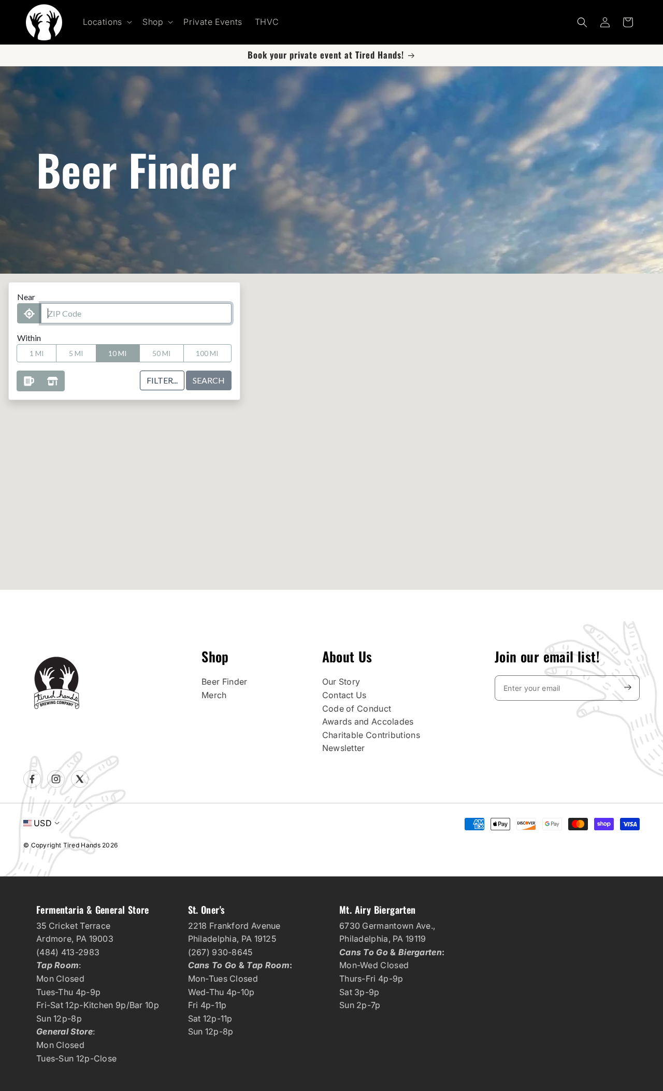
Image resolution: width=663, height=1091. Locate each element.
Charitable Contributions (371, 735)
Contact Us (344, 695)
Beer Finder (224, 681)
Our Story (341, 681)
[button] (106, 22)
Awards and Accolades (368, 721)
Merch (214, 695)
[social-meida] (32, 779)
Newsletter (343, 748)
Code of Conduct (357, 708)
